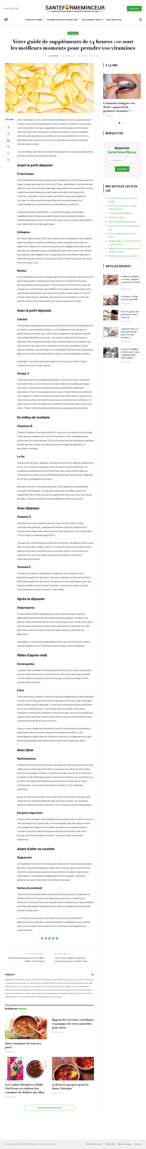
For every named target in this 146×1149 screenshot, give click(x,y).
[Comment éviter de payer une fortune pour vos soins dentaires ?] (110, 332)
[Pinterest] (8, 147)
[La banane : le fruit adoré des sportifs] (110, 300)
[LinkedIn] (8, 140)
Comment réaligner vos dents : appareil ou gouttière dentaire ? (119, 107)
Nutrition (73, 33)
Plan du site (110, 1144)
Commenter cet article (49, 1108)
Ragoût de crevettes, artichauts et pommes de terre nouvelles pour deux (73, 1023)
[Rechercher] (140, 19)
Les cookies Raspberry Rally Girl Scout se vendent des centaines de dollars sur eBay (24, 1088)
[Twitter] (8, 134)
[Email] (8, 159)
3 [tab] (124, 123)
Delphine (54, 56)
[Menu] (6, 19)
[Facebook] (8, 127)
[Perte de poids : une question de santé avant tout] (110, 315)
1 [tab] (119, 123)
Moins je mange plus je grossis (123, 221)
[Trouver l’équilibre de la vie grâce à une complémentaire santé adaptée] (110, 352)
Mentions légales (125, 1144)
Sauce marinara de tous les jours (23, 1045)
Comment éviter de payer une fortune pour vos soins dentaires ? (130, 333)
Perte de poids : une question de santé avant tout (130, 314)
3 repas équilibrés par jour (120, 213)
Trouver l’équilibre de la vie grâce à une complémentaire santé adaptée (130, 353)
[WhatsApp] (8, 153)
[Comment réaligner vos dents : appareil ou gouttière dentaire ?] (122, 86)
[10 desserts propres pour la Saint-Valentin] (73, 1068)
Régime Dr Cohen (117, 217)
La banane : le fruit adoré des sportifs (129, 298)
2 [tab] (122, 123)
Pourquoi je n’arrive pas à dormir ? (124, 256)
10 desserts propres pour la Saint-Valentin (70, 1086)
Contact (134, 8)
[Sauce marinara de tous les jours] (26, 1027)
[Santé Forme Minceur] (75, 8)
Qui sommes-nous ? (93, 19)
